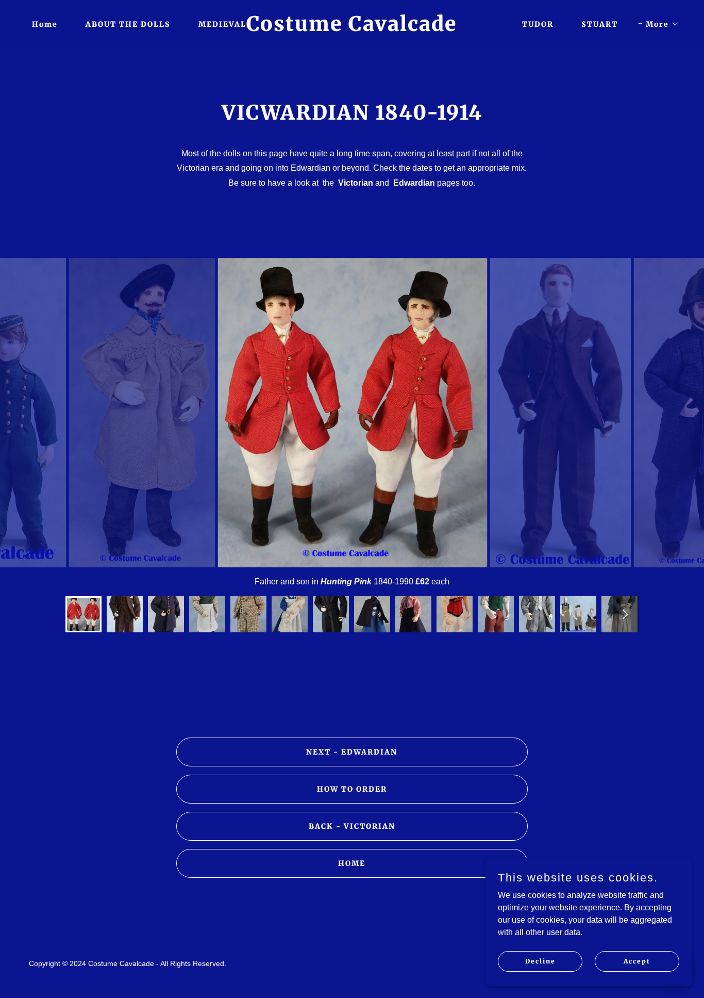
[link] (352, 28)
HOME (351, 863)
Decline (540, 961)
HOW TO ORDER (352, 789)
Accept (637, 961)
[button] (659, 24)
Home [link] (45, 24)
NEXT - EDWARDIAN (351, 752)
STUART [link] (599, 24)
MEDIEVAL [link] (222, 24)
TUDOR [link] (538, 24)
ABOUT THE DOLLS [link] (128, 24)
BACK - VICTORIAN (352, 826)
